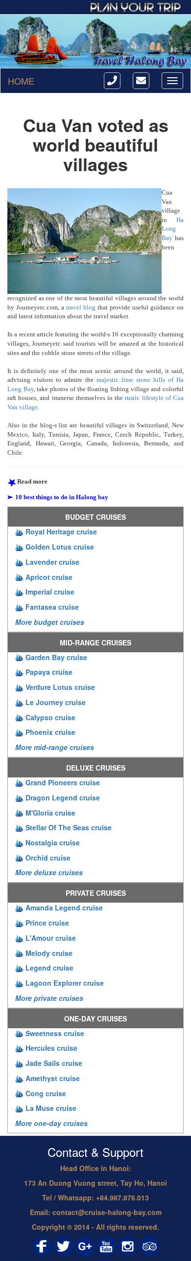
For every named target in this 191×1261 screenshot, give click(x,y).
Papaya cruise (48, 672)
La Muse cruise (50, 1108)
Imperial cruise (49, 592)
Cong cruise (45, 1093)
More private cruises (49, 998)
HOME (21, 80)
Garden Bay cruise (56, 657)
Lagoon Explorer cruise (64, 983)
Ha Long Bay (173, 229)
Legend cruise (49, 968)
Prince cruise (47, 923)
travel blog (81, 307)
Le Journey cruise (55, 702)
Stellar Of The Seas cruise (68, 827)
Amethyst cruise (52, 1078)
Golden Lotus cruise (59, 547)
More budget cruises (49, 622)
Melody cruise (48, 953)
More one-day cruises (51, 1123)
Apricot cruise (48, 577)
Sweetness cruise (54, 1033)
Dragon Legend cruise (62, 797)
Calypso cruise (50, 717)
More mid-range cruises (54, 747)
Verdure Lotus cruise (60, 687)
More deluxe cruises (49, 872)
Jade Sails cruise (53, 1063)
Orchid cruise (48, 858)
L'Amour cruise (50, 938)
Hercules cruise (51, 1048)
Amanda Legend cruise (64, 907)
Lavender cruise (52, 562)
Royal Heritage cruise (61, 531)
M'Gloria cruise (50, 813)
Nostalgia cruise (52, 842)
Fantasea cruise (52, 607)
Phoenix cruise (50, 732)
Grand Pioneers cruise (62, 782)
